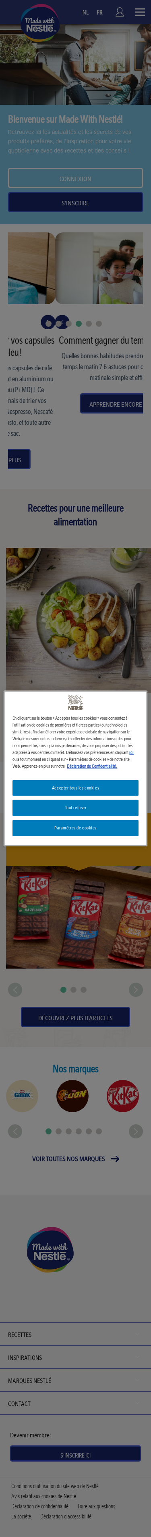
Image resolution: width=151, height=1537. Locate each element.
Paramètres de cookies (75, 828)
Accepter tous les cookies (75, 787)
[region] (75, 768)
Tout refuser (76, 807)
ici (131, 752)
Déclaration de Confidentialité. (92, 766)
